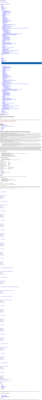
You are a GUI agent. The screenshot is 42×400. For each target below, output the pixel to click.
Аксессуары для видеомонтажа (6, 30)
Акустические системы (5, 73)
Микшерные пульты (5, 17)
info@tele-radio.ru (7, 4)
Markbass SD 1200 (2, 328)
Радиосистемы (4, 16)
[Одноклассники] (1, 124)
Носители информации (3, 35)
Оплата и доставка (3, 60)
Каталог (2, 59)
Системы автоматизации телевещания (7, 28)
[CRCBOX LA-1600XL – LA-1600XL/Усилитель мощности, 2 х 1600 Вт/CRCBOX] (2, 220)
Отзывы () (1, 174)
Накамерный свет (4, 78)
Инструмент (4, 102)
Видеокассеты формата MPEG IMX (6, 40)
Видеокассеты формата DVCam (6, 38)
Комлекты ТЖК (4, 77)
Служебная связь (4, 18)
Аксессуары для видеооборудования (6, 70)
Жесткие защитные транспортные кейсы (5, 53)
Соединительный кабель (5, 101)
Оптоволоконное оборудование (6, 107)
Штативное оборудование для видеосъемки (7, 86)
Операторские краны (6, 87)
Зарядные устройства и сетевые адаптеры (7, 42)
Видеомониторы (4, 68)
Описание (1, 130)
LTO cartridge (4, 39)
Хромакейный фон (5, 25)
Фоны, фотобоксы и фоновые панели (7, 82)
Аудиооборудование (3, 15)
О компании (2, 61)
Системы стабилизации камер (7, 88)
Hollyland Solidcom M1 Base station (3, 347)
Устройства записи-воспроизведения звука (7, 20)
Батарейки (4, 41)
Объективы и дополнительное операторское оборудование (7, 47)
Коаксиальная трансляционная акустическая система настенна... (7, 290)
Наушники (4, 72)
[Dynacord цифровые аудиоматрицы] (4, 362)
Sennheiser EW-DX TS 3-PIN (3, 195)
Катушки (4, 46)
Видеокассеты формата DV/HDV (6, 92)
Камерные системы (5, 13)
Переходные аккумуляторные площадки (7, 98)
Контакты (2, 9)
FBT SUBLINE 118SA (2, 214)
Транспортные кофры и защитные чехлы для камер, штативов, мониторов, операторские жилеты (11, 33)
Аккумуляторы (4, 97)
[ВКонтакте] (0, 124)
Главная (2, 58)
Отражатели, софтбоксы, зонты (6, 81)
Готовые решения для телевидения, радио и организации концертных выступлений (10, 108)
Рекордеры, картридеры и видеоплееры (7, 67)
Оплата (1, 175)
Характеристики (3, 127)
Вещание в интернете (3, 27)
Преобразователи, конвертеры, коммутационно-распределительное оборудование (10, 50)
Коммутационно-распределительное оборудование (8, 51)
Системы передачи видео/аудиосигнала (7, 66)
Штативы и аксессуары (6, 31)
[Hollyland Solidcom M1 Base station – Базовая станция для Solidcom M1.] (4, 343)
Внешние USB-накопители (5, 91)
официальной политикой (23, 391)
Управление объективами (5, 49)
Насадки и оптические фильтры (6, 48)
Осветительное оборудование (4, 76)
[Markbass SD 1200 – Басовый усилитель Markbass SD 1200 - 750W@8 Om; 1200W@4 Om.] (2, 324)
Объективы (4, 103)
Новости (2, 6)
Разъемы (3, 44)
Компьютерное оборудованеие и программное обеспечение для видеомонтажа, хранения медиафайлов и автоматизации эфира (14, 83)
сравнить (3, 378)
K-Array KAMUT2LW (2, 233)
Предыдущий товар (2, 113)
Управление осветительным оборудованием (7, 26)
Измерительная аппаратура (5, 52)
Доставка (2, 129)
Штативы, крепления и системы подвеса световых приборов (9, 80)
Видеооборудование (3, 10)
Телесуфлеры (4, 14)
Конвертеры (4, 106)
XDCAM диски (4, 36)
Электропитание (3, 96)
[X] (2, 124)
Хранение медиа (4, 85)
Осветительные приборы (5, 22)
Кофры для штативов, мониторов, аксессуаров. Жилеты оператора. (10, 90)
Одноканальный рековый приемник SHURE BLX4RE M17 (6, 271)
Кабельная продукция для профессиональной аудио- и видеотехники (8, 43)
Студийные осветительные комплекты (7, 21)
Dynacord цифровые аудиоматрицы (4, 366)
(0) (0, 205)
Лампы (3, 23)
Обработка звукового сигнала (6, 19)
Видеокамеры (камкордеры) (6, 11)
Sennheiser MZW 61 (2, 309)
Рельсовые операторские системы (7, 32)
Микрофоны (4, 71)
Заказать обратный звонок (3, 4)
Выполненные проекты (3, 7)
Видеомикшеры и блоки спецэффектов (7, 12)
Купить (1, 123)
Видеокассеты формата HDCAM (6, 93)
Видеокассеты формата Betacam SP (6, 37)
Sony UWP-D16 (2, 252)
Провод (3, 45)
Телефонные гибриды (5, 75)
